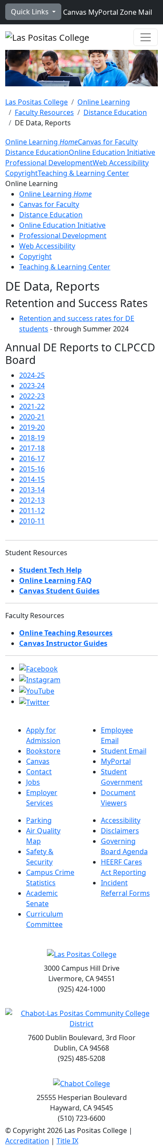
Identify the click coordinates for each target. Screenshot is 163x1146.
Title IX (67, 1141)
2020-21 (32, 417)
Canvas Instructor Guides (63, 643)
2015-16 (32, 469)
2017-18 (32, 448)
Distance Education (115, 112)
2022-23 (32, 396)
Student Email (123, 751)
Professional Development (49, 162)
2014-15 (32, 479)
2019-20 (32, 427)
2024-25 (32, 375)
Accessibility (120, 820)
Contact (39, 771)
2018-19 (32, 437)
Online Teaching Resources (66, 633)
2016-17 (32, 458)
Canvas (73, 12)
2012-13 (32, 500)
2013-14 (32, 489)
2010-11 (32, 521)
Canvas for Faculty (108, 142)
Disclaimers (120, 830)
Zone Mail (135, 12)
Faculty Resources (44, 112)
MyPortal (102, 12)
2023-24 (32, 385)
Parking (39, 820)
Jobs (33, 782)
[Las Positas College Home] (47, 37)
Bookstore (43, 751)
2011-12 (32, 510)
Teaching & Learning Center (83, 173)
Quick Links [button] (30, 11)
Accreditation (27, 1141)
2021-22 (32, 406)
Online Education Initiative (112, 152)
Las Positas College (36, 102)
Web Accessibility (121, 162)
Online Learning (103, 102)
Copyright (21, 173)
